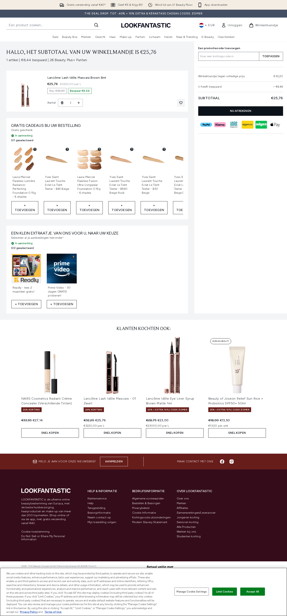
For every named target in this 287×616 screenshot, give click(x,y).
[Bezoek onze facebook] (222, 461)
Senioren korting (188, 522)
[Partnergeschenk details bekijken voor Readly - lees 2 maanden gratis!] (38, 257)
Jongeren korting (188, 517)
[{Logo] (146, 25)
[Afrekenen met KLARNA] (220, 125)
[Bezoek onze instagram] (231, 461)
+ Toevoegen (25, 207)
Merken (181, 503)
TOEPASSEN (271, 56)
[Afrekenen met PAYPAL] (206, 125)
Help (91, 503)
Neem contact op (99, 517)
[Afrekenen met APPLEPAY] (275, 125)
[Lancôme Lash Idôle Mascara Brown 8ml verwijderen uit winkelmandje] (62, 103)
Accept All (252, 591)
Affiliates (182, 508)
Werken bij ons (186, 531)
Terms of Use (53, 611)
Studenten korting (189, 536)
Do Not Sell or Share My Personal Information (43, 538)
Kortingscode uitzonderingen (151, 517)
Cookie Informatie (144, 512)
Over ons (183, 498)
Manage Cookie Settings (192, 591)
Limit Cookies (224, 591)
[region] (143, 592)
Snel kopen (50, 433)
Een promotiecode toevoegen (219, 48)
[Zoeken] (96, 25)
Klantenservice (97, 498)
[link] (232, 25)
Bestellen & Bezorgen (146, 503)
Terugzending (96, 508)
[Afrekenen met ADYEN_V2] (261, 125)
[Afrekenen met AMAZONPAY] (247, 125)
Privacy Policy (29, 611)
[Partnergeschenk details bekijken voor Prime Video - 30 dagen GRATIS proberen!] (73, 257)
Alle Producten (186, 527)
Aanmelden (114, 461)
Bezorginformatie (99, 512)
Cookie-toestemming (35, 531)
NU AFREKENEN (240, 111)
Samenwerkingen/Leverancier (196, 512)
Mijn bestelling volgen (102, 522)
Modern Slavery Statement (149, 522)
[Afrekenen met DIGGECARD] (234, 125)
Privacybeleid (141, 508)
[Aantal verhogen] (79, 103)
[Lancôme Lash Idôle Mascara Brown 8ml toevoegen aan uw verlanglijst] (181, 103)
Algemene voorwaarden (148, 498)
